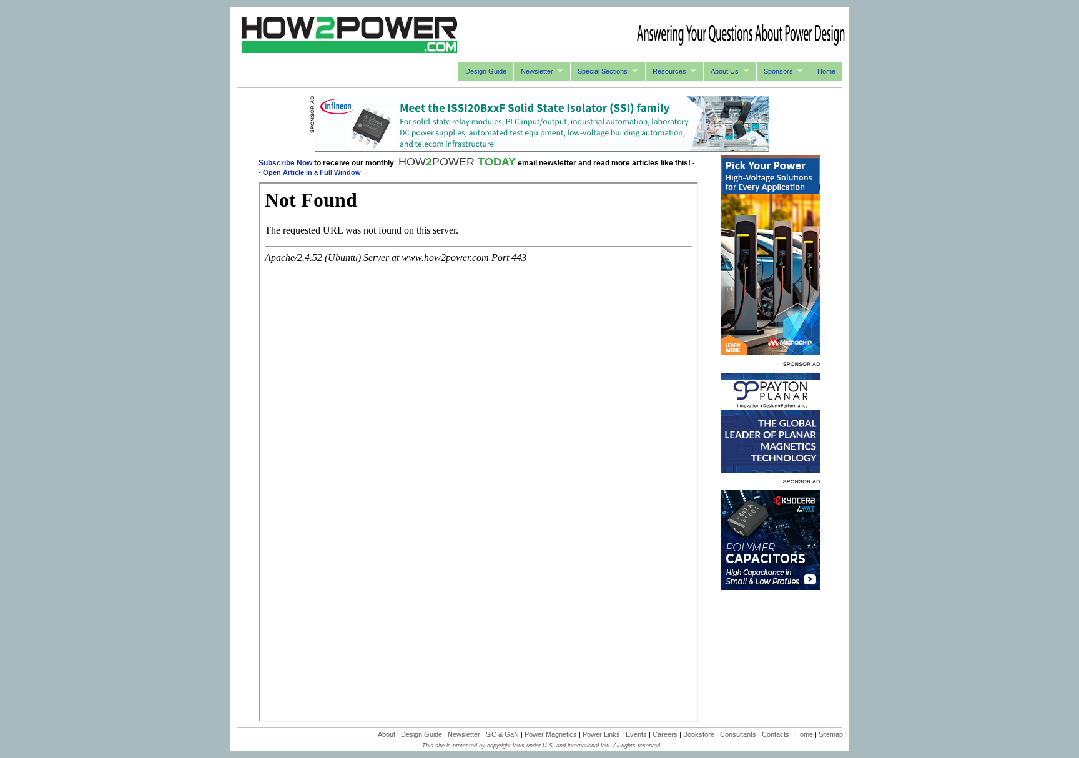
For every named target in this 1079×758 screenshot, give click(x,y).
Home (826, 71)
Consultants (738, 734)
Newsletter (537, 71)
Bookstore (698, 734)
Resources (669, 71)
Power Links (601, 734)
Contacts (775, 734)
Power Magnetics (551, 734)
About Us (725, 71)
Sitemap (831, 734)
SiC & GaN (502, 734)
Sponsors (778, 71)
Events (636, 734)
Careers (665, 734)
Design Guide (485, 71)
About (386, 734)
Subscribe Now (285, 163)
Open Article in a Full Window (312, 172)
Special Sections (603, 71)
